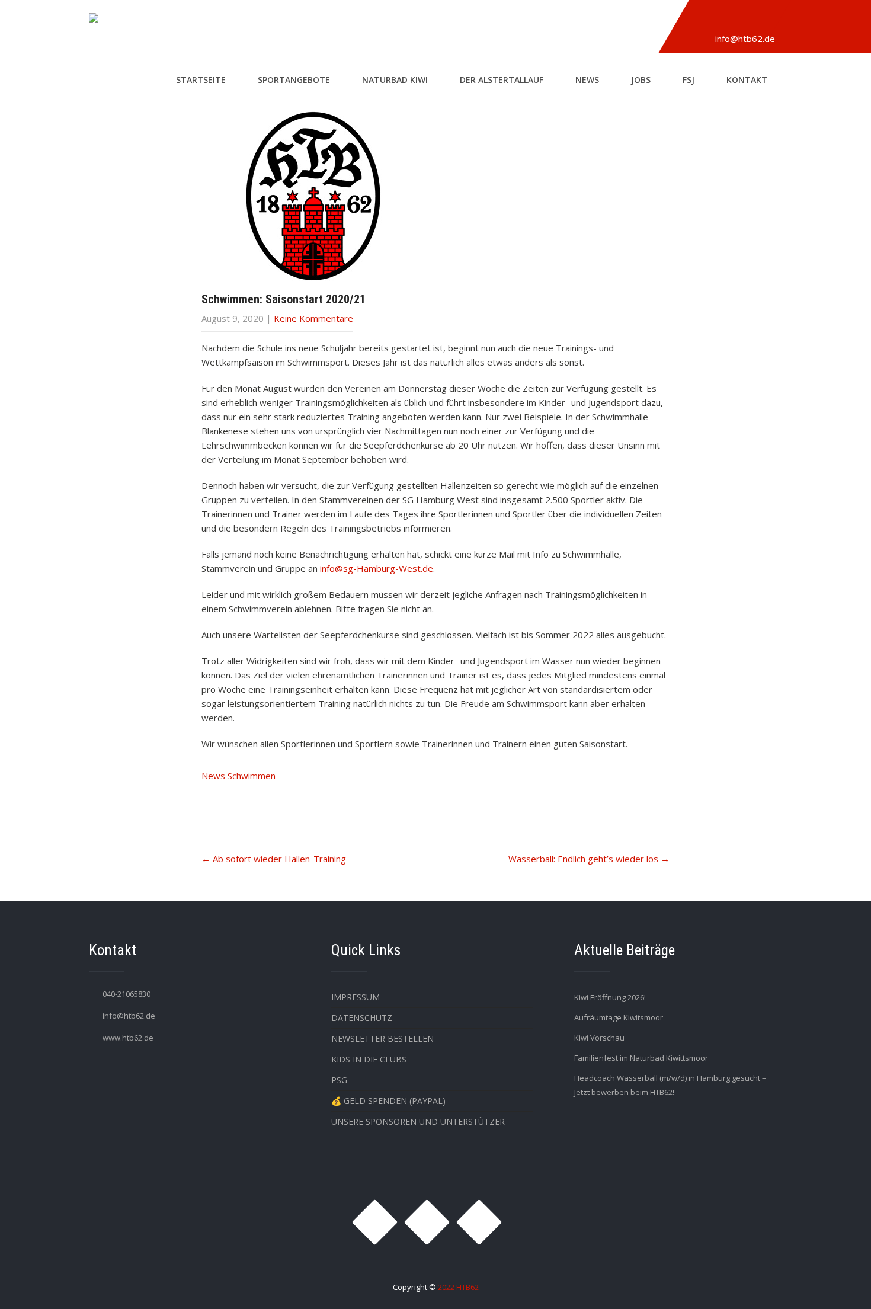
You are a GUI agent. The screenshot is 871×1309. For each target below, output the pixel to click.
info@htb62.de (745, 38)
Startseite (201, 79)
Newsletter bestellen (382, 1038)
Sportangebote (294, 79)
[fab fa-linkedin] (759, 19)
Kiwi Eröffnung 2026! (610, 997)
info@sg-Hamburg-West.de (376, 568)
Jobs (641, 79)
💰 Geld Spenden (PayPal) (388, 1100)
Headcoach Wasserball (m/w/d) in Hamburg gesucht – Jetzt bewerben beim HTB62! (670, 1085)
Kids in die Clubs (368, 1059)
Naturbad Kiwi (395, 79)
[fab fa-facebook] (732, 19)
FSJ (688, 79)
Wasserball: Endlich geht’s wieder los (589, 859)
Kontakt (746, 79)
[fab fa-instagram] (705, 19)
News (587, 79)
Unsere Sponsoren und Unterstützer (418, 1121)
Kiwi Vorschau (599, 1037)
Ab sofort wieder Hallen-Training (273, 859)
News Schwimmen (238, 776)
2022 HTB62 (458, 1287)
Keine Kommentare (313, 318)
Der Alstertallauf (501, 79)
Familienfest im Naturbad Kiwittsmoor (641, 1057)
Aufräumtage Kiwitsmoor (618, 1017)
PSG (339, 1080)
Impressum (355, 997)
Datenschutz (361, 1017)
